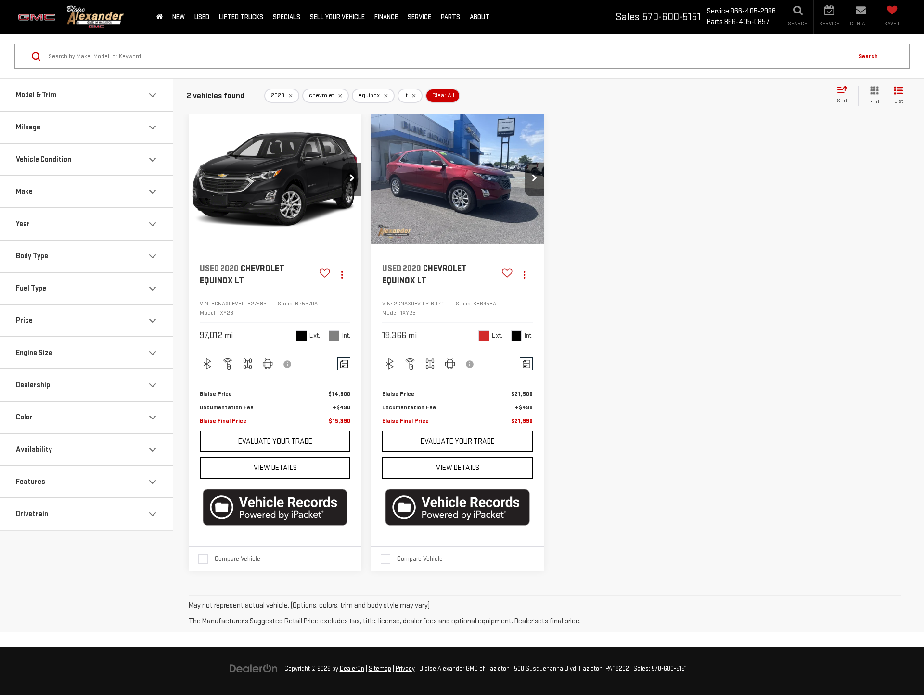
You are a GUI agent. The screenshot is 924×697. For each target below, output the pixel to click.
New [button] (178, 17)
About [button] (479, 17)
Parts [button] (450, 17)
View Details (275, 467)
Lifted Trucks (241, 17)
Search (868, 56)
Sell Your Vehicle (337, 17)
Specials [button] (286, 17)
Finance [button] (386, 17)
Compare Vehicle (237, 559)
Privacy (405, 668)
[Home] (159, 17)
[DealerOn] (253, 668)
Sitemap (380, 668)
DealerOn (352, 668)
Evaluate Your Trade (275, 441)
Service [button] (419, 17)
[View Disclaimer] (288, 364)
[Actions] (342, 274)
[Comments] (343, 363)
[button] (351, 179)
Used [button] (201, 17)
